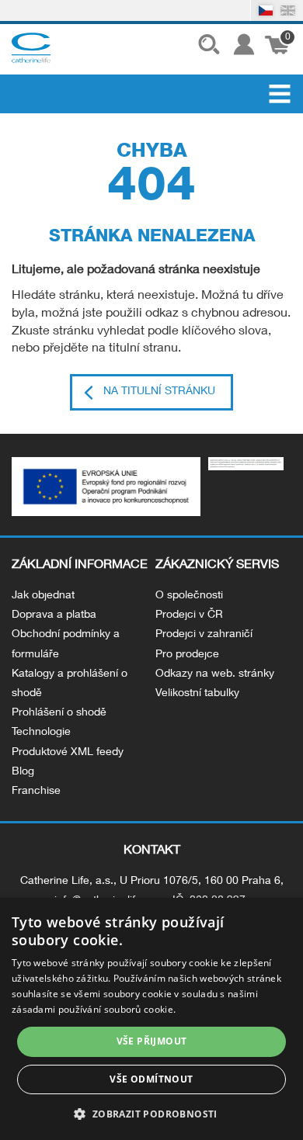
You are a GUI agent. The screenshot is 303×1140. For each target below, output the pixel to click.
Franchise (36, 791)
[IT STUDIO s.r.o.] (31, 47)
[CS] (266, 10)
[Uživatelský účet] (242, 48)
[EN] (287, 10)
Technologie (41, 732)
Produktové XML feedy (68, 752)
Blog (23, 772)
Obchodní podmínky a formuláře (66, 644)
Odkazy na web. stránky (214, 674)
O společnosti (189, 596)
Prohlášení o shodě (59, 713)
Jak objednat (43, 596)
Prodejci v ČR (189, 615)
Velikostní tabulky (197, 693)
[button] (151, 1113)
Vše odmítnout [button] (151, 1079)
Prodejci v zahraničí (203, 634)
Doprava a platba (54, 615)
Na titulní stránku (159, 391)
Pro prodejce (187, 655)
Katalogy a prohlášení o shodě (69, 684)
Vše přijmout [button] (152, 1041)
